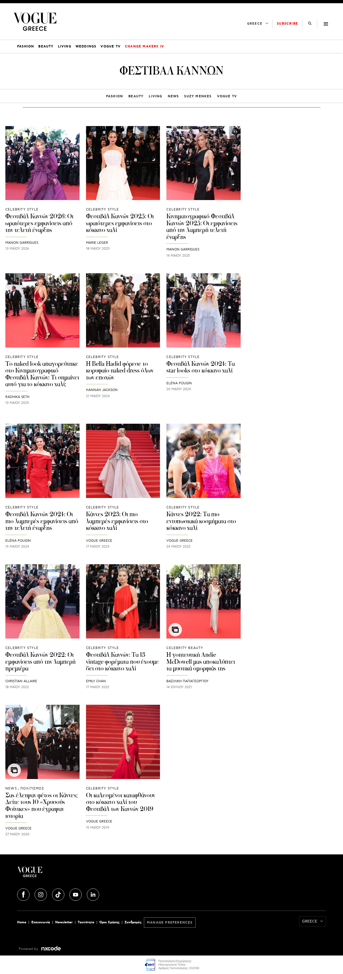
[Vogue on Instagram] (41, 893)
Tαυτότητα (86, 922)
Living (155, 96)
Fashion (114, 96)
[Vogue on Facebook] (24, 893)
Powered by (29, 949)
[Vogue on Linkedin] (93, 893)
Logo (68, 874)
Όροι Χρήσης (109, 922)
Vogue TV (227, 96)
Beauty (135, 96)
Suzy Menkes (197, 96)
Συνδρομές (133, 922)
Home (21, 922)
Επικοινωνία (40, 922)
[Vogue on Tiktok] (58, 893)
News (173, 96)
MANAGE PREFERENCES (170, 923)
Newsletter (64, 922)
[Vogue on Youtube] (76, 893)
